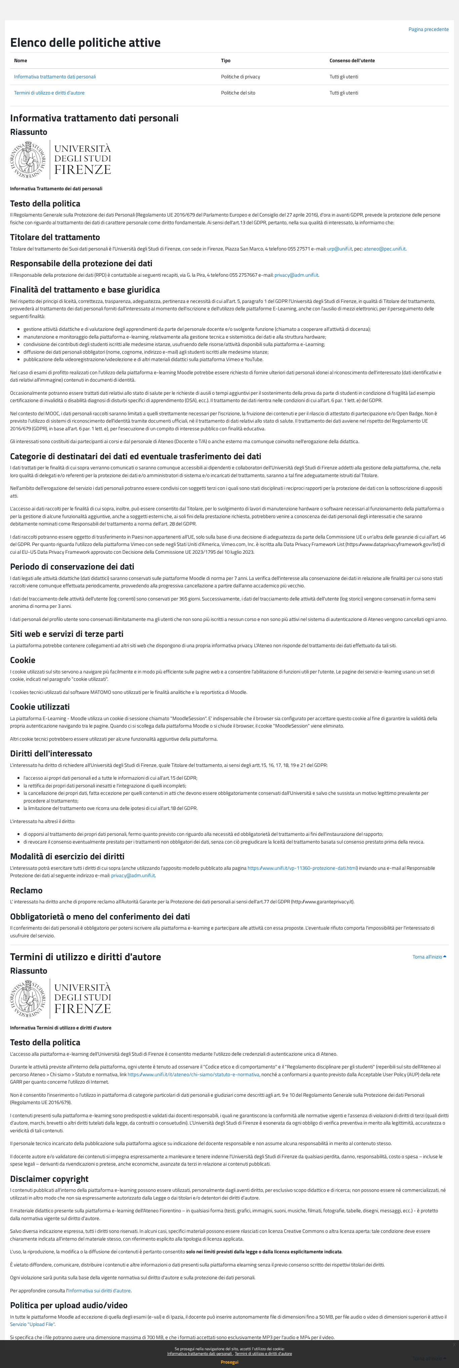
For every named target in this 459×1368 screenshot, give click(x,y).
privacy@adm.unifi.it (296, 275)
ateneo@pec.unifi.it (385, 248)
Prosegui (230, 1361)
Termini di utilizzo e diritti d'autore (263, 1353)
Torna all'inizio (428, 957)
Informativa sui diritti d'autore (99, 1290)
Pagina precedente (429, 29)
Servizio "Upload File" (32, 1324)
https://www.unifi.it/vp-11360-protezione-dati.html (302, 868)
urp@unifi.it (339, 248)
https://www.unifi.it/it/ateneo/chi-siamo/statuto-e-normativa (193, 1074)
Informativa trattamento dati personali (200, 1353)
